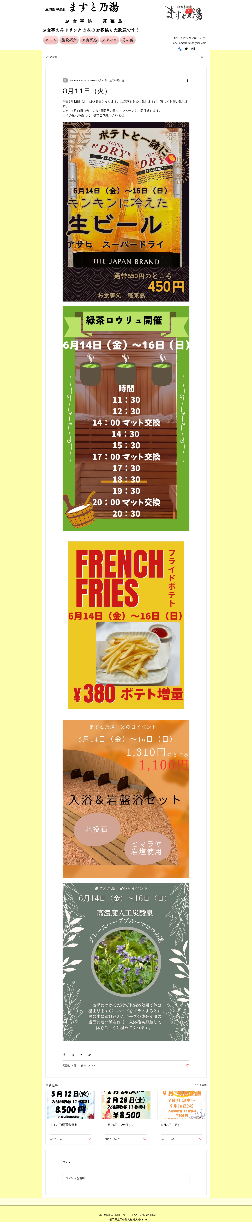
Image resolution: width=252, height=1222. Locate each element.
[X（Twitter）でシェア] (72, 1054)
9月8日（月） (171, 1125)
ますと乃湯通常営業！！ (67, 1125)
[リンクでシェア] (89, 1054)
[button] (202, 56)
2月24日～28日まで (119, 1125)
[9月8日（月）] (181, 1105)
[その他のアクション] (187, 80)
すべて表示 (201, 1084)
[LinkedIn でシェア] (81, 1054)
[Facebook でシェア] (64, 1054)
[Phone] (180, 49)
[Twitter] (186, 49)
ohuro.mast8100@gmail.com (189, 43)
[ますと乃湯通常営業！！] (70, 1105)
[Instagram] (193, 49)
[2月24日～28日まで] (126, 1105)
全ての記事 (51, 56)
